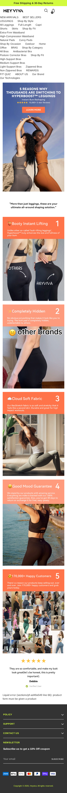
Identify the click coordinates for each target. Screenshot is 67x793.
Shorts (3, 28)
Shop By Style (25, 21)
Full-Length (24, 24)
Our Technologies (10, 77)
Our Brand (38, 74)
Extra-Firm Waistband (12, 32)
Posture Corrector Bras (13, 55)
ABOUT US (21, 74)
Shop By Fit (29, 28)
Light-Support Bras (10, 66)
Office (3, 47)
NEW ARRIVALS (9, 17)
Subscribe (57, 759)
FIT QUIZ (5, 74)
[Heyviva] (13, 10)
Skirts (15, 28)
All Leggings (7, 24)
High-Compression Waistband (17, 36)
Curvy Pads (25, 40)
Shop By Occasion (10, 43)
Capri (39, 24)
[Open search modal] (46, 11)
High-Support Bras (10, 59)
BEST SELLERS (32, 17)
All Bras (4, 51)
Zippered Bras (34, 66)
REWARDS (32, 70)
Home (42, 43)
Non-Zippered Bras (11, 70)
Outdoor (30, 43)
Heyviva (33, 786)
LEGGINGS (6, 21)
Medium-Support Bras (12, 62)
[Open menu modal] (61, 11)
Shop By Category (32, 47)
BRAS (14, 47)
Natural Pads (7, 40)
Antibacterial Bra (22, 51)
